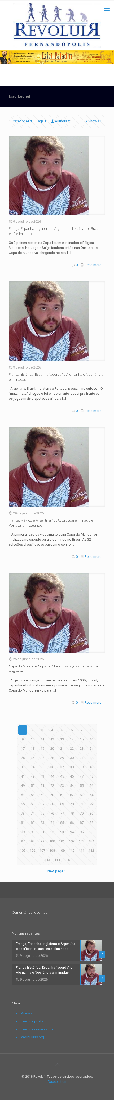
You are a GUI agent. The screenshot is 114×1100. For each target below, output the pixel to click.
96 (91, 832)
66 (32, 804)
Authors (61, 121)
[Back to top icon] (57, 1064)
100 (52, 841)
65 (23, 804)
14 (72, 739)
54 (72, 786)
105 (22, 850)
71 (82, 804)
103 (81, 841)
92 (52, 832)
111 (81, 850)
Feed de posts (32, 1021)
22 (72, 749)
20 (52, 749)
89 (23, 832)
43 (42, 776)
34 (32, 767)
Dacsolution (57, 1082)
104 (91, 841)
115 (67, 860)
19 (42, 749)
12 (52, 739)
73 (23, 813)
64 (91, 795)
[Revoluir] (57, 25)
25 (23, 758)
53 (62, 786)
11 (42, 739)
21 (62, 749)
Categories (21, 121)
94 (72, 832)
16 (91, 739)
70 (72, 804)
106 (32, 850)
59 (42, 795)
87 (82, 823)
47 (82, 776)
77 (62, 813)
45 (62, 776)
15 (82, 739)
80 (91, 813)
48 (91, 776)
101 (62, 841)
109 (62, 850)
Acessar (27, 1013)
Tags (40, 121)
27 (42, 758)
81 (23, 823)
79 (82, 813)
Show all (94, 121)
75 (42, 813)
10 (32, 739)
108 (52, 850)
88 (91, 823)
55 (82, 786)
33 (23, 767)
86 (72, 823)
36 (52, 767)
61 (62, 795)
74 (32, 813)
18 (32, 749)
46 (72, 776)
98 (32, 841)
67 (42, 804)
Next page (55, 871)
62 (72, 795)
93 (62, 832)
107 (42, 850)
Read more (93, 265)
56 (91, 786)
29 (62, 758)
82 (32, 823)
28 (52, 758)
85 (62, 823)
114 (57, 860)
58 (32, 795)
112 (91, 850)
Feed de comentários (37, 1029)
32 (91, 758)
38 (72, 767)
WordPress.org (32, 1037)
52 (52, 786)
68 (52, 804)
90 (32, 832)
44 (52, 776)
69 (62, 804)
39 (82, 767)
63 (82, 795)
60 (52, 795)
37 (62, 767)
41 (23, 776)
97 (23, 841)
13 (62, 739)
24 (91, 749)
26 (32, 758)
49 (23, 786)
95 (82, 832)
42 (32, 776)
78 (72, 813)
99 (42, 841)
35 (42, 767)
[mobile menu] (106, 10)
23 (82, 749)
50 (32, 786)
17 (23, 749)
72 (91, 804)
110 (71, 850)
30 (72, 758)
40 (91, 767)
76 (52, 813)
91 (42, 832)
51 (42, 786)
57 (23, 795)
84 (52, 823)
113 (47, 860)
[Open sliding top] (57, 6)
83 (42, 823)
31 (82, 758)
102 (71, 841)
